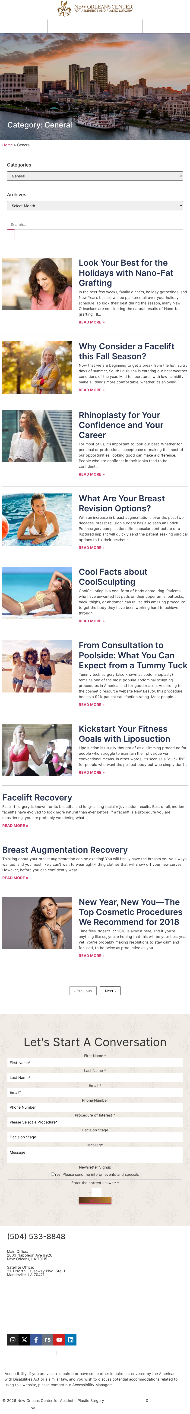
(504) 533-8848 (36, 1236)
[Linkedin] (70, 1339)
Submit (95, 1200)
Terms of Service (39, 1353)
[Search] (11, 234)
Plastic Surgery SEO (127, 1400)
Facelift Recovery (37, 797)
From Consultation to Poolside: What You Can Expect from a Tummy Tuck (133, 655)
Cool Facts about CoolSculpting (113, 577)
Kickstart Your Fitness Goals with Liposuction (124, 734)
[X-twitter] (24, 1339)
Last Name (95, 1070)
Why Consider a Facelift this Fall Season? (127, 351)
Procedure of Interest (95, 1115)
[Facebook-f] (36, 1339)
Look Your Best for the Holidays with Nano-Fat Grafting (126, 273)
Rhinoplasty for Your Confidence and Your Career (121, 425)
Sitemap (14, 1353)
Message (95, 1145)
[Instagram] (13, 1339)
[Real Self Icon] (47, 1339)
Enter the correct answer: (95, 1183)
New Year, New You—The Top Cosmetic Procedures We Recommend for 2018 (131, 912)
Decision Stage (95, 1130)
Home (7, 145)
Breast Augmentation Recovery (65, 850)
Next (109, 991)
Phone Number (95, 1100)
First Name (95, 1056)
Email (95, 1085)
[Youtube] (59, 1339)
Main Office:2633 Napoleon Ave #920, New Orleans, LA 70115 (30, 1255)
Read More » (92, 322)
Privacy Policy (70, 1353)
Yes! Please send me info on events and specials (96, 1174)
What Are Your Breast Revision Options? (122, 503)
